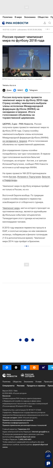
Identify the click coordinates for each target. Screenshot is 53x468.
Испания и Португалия (29, 176)
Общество (17, 382)
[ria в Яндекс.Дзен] (16, 367)
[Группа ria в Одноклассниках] (34, 367)
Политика (6, 382)
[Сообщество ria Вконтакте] (25, 367)
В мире (39, 382)
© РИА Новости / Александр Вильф (14, 79)
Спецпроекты (8, 386)
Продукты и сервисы (36, 386)
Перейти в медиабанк (34, 79)
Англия (12, 176)
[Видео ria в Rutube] (43, 367)
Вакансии (6, 396)
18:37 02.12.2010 (9, 30)
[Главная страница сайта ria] (15, 23)
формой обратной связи (25, 437)
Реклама (20, 386)
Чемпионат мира (11, 208)
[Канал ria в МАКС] (6, 367)
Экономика (28, 382)
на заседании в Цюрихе (14, 141)
